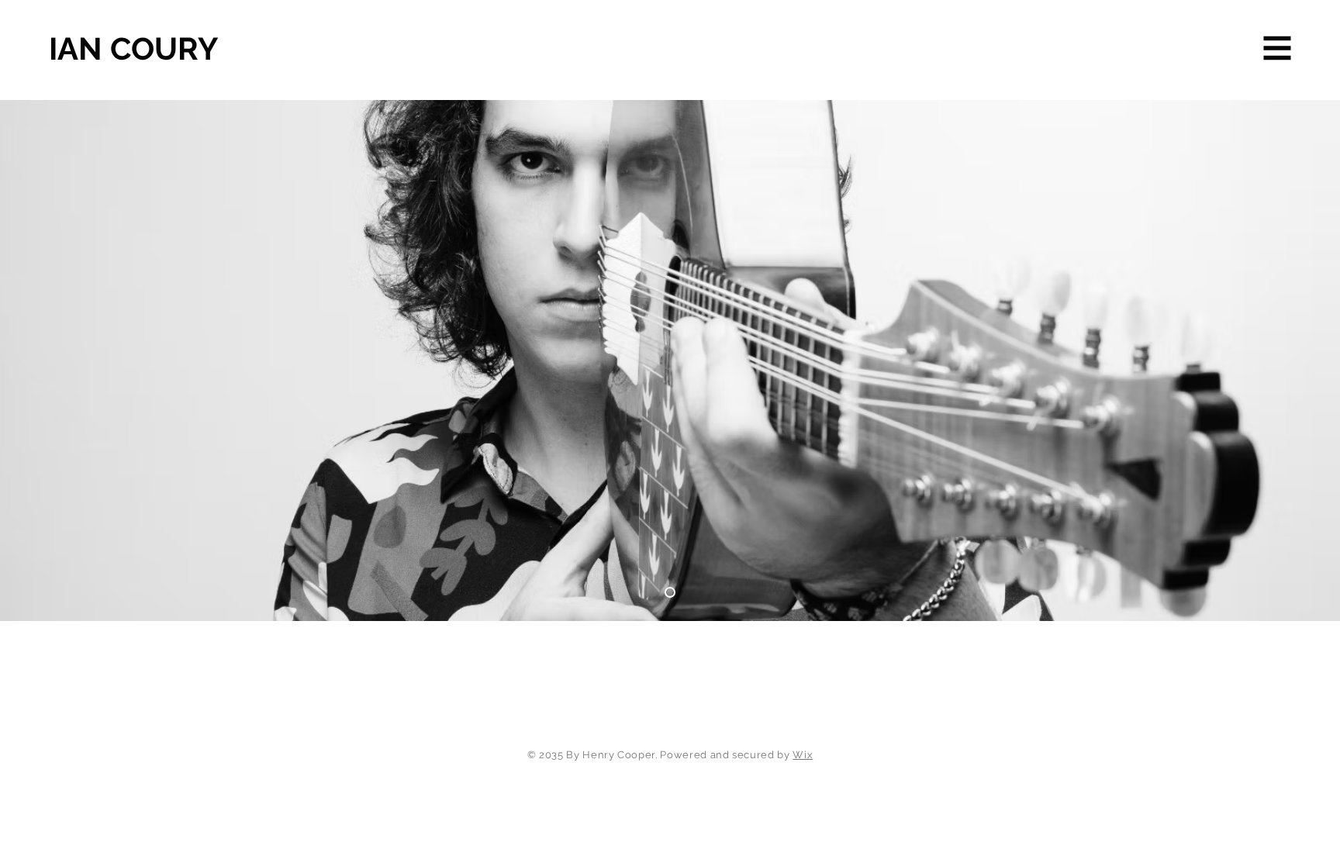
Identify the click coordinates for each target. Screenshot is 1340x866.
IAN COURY (133, 48)
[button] (1277, 48)
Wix (803, 755)
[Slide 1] (670, 592)
